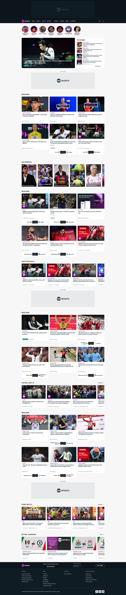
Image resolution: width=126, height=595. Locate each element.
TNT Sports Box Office (47, 585)
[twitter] (100, 591)
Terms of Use (88, 573)
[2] (49, 566)
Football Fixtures (25, 581)
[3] (51, 566)
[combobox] (77, 566)
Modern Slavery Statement (91, 579)
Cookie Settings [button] (89, 581)
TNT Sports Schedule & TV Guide (49, 583)
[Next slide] (101, 270)
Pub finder (45, 573)
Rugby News (45, 575)
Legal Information (89, 577)
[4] (52, 566)
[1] (47, 566)
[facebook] (96, 591)
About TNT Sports (67, 573)
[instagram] (103, 591)
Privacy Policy (88, 575)
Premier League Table (26, 573)
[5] (54, 566)
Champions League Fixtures (27, 579)
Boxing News (45, 579)
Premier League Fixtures (26, 575)
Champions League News (27, 577)
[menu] (99, 21)
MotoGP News (46, 581)
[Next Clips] (102, 175)
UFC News (45, 577)
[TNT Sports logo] (26, 21)
